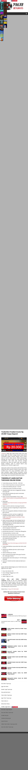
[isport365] (10, 233)
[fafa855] (10, 148)
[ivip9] (10, 179)
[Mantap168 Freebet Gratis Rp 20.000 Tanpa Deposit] (4, 679)
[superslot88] (10, 95)
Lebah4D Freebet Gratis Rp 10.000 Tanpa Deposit (17, 663)
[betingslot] (10, 190)
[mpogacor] (14, 765)
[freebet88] (10, 84)
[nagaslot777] (14, 734)
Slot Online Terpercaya (6, 683)
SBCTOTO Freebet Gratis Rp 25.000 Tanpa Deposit (17, 673)
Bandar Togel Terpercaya (6, 689)
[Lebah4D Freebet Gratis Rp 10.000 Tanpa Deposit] (4, 663)
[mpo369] (14, 744)
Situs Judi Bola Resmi (5, 692)
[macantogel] (10, 137)
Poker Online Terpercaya (6, 695)
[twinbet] (14, 754)
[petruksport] (10, 254)
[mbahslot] (10, 286)
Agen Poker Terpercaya (6, 698)
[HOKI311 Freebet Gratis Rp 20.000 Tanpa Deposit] (4, 635)
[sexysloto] (11, 612)
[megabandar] (10, 413)
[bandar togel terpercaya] (10, 73)
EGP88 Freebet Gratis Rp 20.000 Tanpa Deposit (17, 629)
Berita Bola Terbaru (5, 703)
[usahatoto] (10, 360)
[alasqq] (10, 371)
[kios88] (10, 211)
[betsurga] (10, 296)
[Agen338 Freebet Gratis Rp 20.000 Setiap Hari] (4, 642)
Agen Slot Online (4, 686)
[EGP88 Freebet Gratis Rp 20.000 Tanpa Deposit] (4, 629)
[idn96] (10, 222)
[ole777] (7, 21)
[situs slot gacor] (10, 169)
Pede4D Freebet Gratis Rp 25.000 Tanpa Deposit (17, 657)
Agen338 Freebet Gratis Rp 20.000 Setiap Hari (17, 640)
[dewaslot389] (10, 402)
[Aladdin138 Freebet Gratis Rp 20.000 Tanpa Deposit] (4, 647)
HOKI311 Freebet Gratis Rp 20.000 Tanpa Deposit (17, 634)
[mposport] (10, 328)
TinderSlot (3, 453)
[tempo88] (10, 392)
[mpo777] (10, 339)
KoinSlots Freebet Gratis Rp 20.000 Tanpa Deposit (17, 668)
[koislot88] (10, 105)
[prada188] (14, 723)
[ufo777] (10, 126)
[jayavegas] (10, 243)
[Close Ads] (14, 707)
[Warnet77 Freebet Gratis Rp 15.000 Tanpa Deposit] (4, 652)
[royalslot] (10, 201)
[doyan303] (7, 8)
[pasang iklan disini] (10, 424)
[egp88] (10, 52)
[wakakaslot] (10, 317)
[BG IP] (10, 349)
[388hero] (7, 35)
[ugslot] (10, 381)
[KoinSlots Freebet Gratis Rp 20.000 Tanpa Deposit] (4, 668)
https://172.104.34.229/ (13, 589)
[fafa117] (10, 158)
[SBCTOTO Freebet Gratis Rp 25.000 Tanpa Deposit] (4, 674)
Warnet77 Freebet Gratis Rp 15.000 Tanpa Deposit (17, 652)
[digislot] (10, 264)
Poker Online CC (4, 701)
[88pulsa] (10, 116)
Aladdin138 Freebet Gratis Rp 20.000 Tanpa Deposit (17, 646)
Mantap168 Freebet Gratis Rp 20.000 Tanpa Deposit (17, 679)
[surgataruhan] (10, 307)
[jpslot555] (14, 713)
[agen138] (10, 63)
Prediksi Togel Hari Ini (5, 706)
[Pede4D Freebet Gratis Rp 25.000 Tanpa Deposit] (4, 658)
